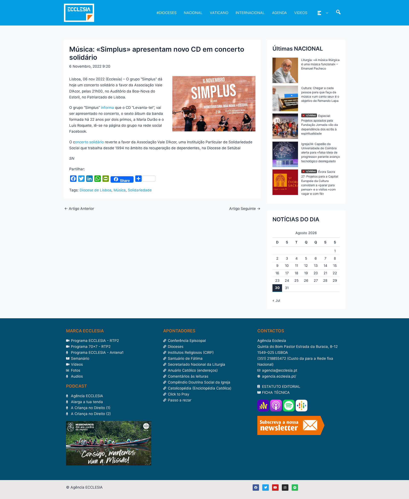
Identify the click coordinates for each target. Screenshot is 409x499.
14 (325, 265)
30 (277, 288)
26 (306, 280)
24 (287, 280)
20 (316, 273)
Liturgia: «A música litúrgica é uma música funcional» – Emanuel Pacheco (320, 64)
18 (296, 273)
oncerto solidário (89, 142)
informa (107, 107)
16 (277, 273)
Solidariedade (140, 190)
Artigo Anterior (79, 208)
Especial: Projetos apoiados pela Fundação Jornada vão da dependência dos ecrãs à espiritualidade (319, 124)
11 (296, 265)
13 (316, 265)
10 (287, 265)
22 (335, 273)
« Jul (276, 300)
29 (335, 280)
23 (277, 280)
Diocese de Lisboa (95, 190)
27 (316, 280)
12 (306, 265)
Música (120, 190)
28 (325, 280)
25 (296, 280)
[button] (326, 12)
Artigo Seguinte (244, 208)
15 (335, 265)
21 (325, 273)
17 (287, 273)
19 (306, 273)
